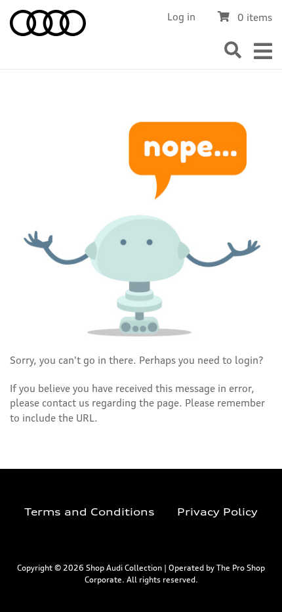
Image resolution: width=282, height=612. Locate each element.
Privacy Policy (217, 512)
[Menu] (263, 51)
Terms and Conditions (89, 512)
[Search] (232, 50)
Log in (181, 17)
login (246, 360)
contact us (65, 403)
